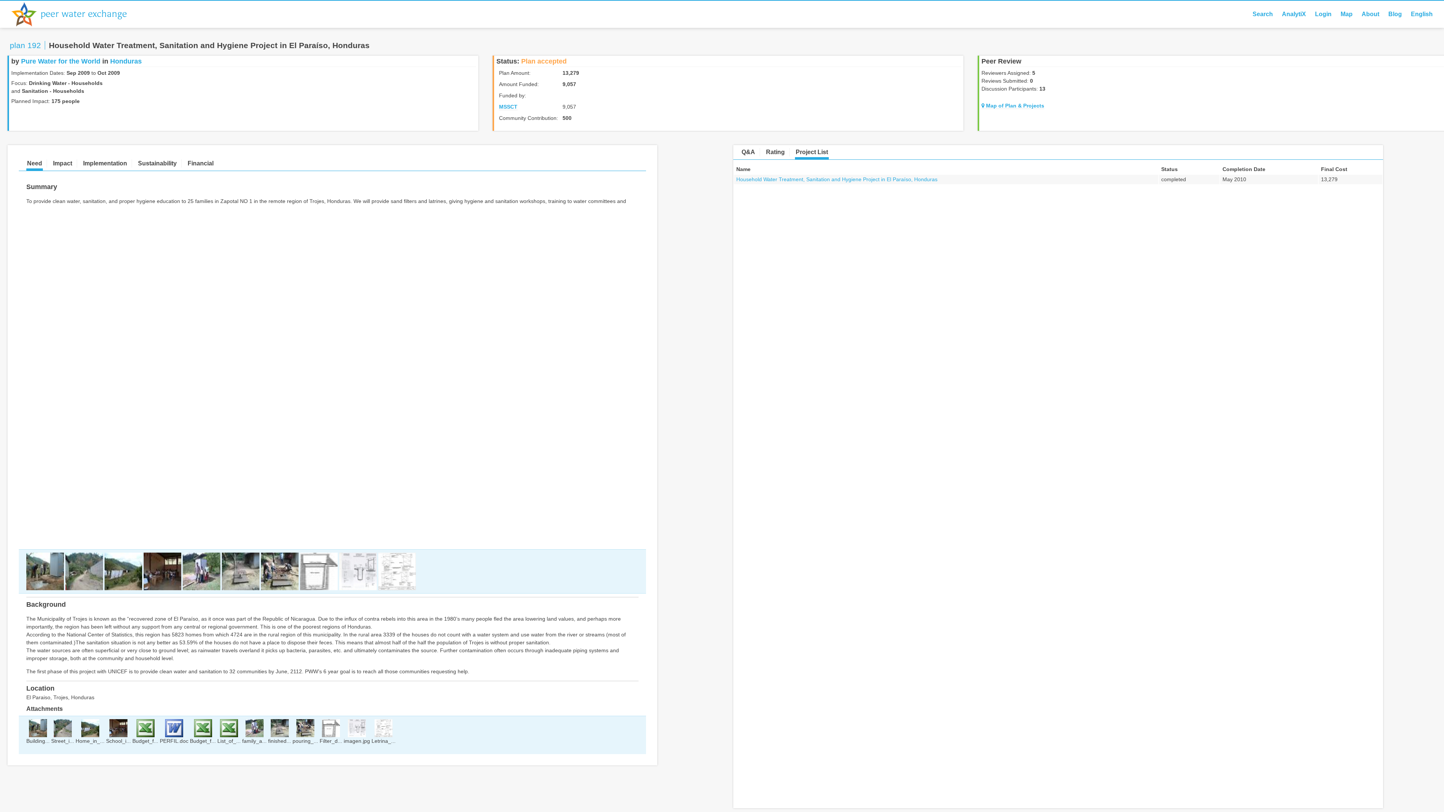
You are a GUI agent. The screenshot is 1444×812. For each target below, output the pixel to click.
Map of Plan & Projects (1014, 106)
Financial (201, 163)
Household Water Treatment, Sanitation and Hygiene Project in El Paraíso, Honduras (836, 179)
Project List (812, 152)
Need (34, 163)
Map (1347, 14)
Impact (62, 163)
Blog (1395, 14)
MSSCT (508, 107)
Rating (775, 152)
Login (1323, 14)
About (1370, 14)
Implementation (105, 163)
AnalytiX (1294, 14)
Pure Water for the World (60, 61)
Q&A (748, 152)
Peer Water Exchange (75, 14)
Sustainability (157, 163)
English (1422, 14)
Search (1263, 14)
